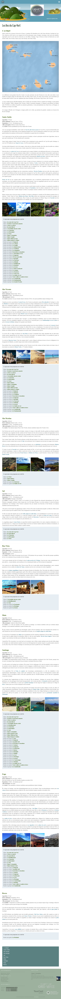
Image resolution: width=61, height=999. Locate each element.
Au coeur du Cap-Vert (12, 222)
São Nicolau (6, 953)
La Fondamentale (16, 280)
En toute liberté (11, 227)
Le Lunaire (15, 270)
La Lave (14, 755)
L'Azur (14, 738)
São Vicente (6, 951)
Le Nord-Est (15, 272)
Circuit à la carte (4, 977)
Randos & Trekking (5, 974)
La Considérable (16, 278)
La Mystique (15, 606)
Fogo (4, 962)
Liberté (5, 975)
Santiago (5, 960)
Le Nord (9, 233)
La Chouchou (10, 230)
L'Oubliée (14, 753)
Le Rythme (15, 761)
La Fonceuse (15, 260)
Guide (2, 975)
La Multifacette (16, 263)
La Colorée (15, 243)
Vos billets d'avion (4, 978)
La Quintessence (16, 247)
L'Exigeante (15, 255)
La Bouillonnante (11, 601)
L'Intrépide (15, 258)
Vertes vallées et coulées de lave (20, 277)
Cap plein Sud (16, 741)
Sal (4, 955)
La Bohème (15, 392)
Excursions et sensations (18, 252)
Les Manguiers (16, 250)
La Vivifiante (15, 248)
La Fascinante (16, 604)
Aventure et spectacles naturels (14, 223)
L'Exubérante (15, 748)
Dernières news (4, 980)
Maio (4, 959)
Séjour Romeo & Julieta (13, 240)
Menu (58, 0)
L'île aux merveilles (17, 257)
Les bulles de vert (16, 275)
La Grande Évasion (17, 281)
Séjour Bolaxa (10, 382)
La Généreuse (15, 482)
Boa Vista (5, 957)
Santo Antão (6, 949)
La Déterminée (11, 232)
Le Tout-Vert (15, 273)
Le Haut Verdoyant (17, 268)
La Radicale (15, 265)
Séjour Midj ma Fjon (12, 238)
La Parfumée (15, 937)
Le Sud (9, 602)
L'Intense (14, 750)
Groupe (9, 975)
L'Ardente (15, 745)
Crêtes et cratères (11, 225)
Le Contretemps (16, 760)
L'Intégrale (15, 242)
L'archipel (6, 947)
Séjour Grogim (11, 237)
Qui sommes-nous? (4, 979)
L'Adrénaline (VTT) (17, 253)
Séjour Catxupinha (12, 235)
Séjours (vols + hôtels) (5, 973)
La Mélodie (15, 262)
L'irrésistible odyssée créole (14, 228)
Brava (5, 964)
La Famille (15, 245)
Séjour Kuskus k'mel (12, 733)
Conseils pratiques (4, 981)
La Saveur (15, 267)
